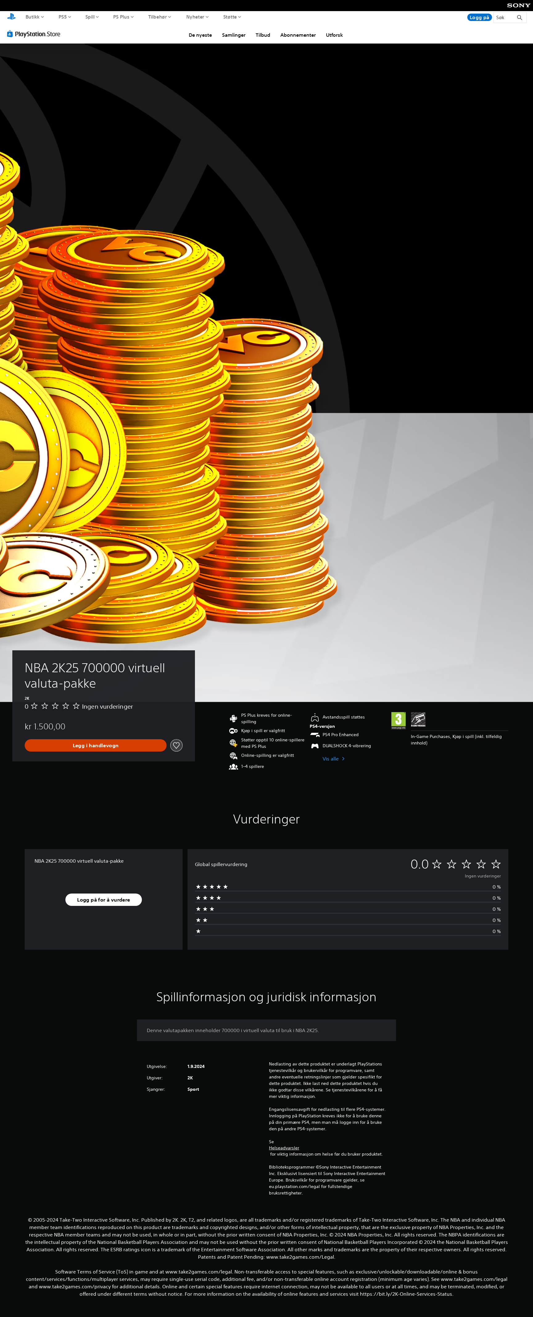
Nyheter (195, 16)
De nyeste (200, 35)
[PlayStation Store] (35, 34)
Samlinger (234, 35)
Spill (89, 16)
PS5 (63, 16)
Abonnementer (298, 35)
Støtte (230, 16)
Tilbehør (157, 16)
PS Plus (121, 16)
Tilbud (263, 35)
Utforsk (334, 35)
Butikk (33, 16)
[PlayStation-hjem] (11, 17)
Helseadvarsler (284, 1148)
